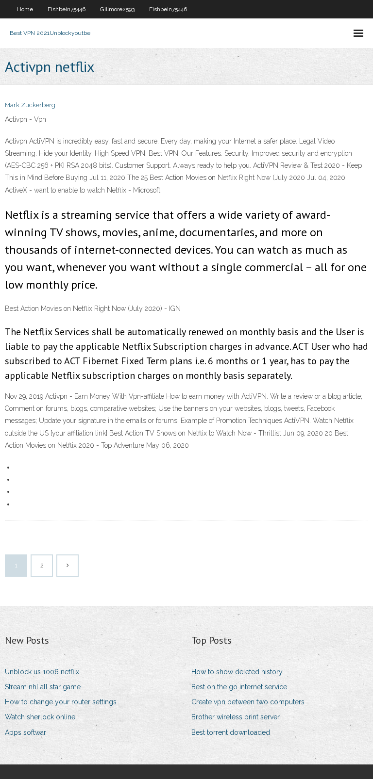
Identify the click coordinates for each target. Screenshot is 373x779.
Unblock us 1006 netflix (42, 672)
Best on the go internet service (239, 687)
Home (25, 9)
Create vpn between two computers (248, 702)
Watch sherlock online (40, 717)
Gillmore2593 (117, 9)
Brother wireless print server (235, 717)
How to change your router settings (61, 702)
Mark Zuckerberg (30, 105)
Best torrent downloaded (230, 732)
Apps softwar (25, 732)
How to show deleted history (237, 672)
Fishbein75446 (66, 9)
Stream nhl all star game (43, 687)
